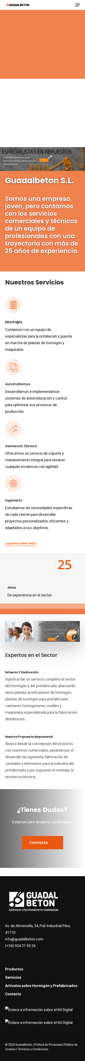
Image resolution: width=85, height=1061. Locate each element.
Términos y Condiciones (32, 1049)
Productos (14, 969)
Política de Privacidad (49, 1044)
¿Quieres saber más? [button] (21, 543)
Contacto (13, 994)
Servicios (13, 977)
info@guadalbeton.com (24, 939)
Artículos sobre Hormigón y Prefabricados (41, 985)
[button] (77, 5)
